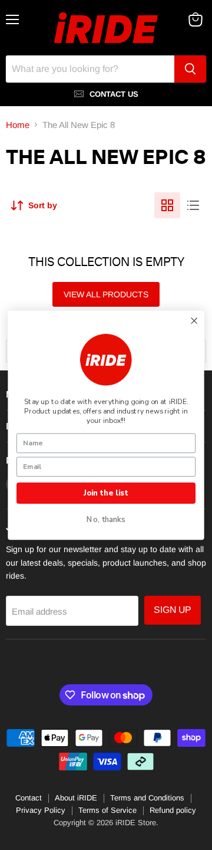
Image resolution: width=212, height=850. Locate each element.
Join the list (106, 492)
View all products (106, 294)
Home (17, 125)
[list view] (193, 205)
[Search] (190, 69)
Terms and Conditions (147, 797)
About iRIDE (76, 797)
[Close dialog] (194, 320)
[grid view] (167, 205)
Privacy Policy (40, 810)
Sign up (172, 610)
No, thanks (106, 519)
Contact (28, 797)
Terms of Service (107, 810)
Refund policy (173, 810)
